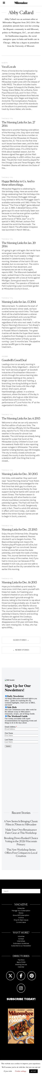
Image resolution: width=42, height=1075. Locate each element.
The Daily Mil (7, 118)
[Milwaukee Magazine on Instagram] (21, 988)
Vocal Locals (9, 66)
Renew (21, 913)
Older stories (21, 640)
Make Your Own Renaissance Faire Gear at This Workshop (21, 831)
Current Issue (21, 922)
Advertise (21, 936)
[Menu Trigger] (4, 3)
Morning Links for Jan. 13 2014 (19, 302)
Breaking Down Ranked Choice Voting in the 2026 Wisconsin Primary (21, 841)
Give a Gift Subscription (21, 915)
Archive (21, 918)
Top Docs (21, 960)
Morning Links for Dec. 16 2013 (19, 582)
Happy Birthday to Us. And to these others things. (18, 183)
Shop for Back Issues (21, 920)
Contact (21, 939)
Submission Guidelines (21, 943)
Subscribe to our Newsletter (21, 946)
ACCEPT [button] (33, 1071)
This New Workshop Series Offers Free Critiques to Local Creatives (21, 852)
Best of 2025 (21, 962)
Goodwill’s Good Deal (14, 360)
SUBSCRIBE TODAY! (21, 999)
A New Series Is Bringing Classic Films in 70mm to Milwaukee (21, 823)
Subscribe (21, 908)
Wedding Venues (21, 964)
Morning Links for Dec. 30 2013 (20, 474)
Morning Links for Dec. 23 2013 (19, 529)
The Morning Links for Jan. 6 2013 (21, 418)
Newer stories (21, 650)
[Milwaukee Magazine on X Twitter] (10, 975)
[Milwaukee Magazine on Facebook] (21, 975)
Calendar (21, 967)
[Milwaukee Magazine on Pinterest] (31, 975)
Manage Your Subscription (21, 911)
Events (5, 63)
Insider (5, 356)
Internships (21, 941)
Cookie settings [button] (20, 1071)
